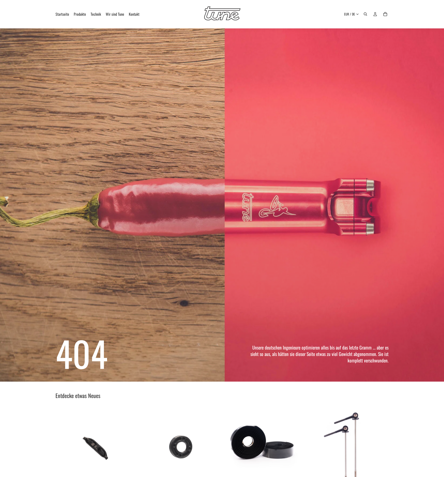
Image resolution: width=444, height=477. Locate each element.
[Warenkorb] (385, 14)
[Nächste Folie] (381, 447)
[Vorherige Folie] (314, 447)
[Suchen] (365, 14)
